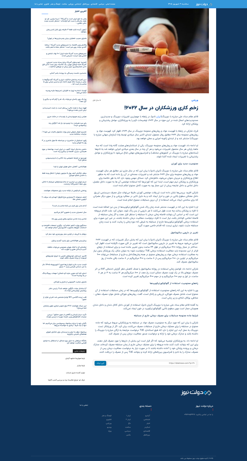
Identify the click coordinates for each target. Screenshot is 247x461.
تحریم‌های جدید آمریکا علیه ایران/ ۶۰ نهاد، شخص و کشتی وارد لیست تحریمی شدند (66, 54)
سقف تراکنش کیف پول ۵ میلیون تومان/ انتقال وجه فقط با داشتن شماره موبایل (64, 174)
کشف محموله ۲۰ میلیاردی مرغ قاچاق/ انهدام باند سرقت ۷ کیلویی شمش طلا (64, 198)
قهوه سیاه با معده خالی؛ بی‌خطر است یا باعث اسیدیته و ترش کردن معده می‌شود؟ (64, 109)
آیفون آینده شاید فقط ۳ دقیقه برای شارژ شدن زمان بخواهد (66, 30)
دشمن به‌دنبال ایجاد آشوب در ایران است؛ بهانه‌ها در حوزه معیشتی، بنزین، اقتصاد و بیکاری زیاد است (64, 150)
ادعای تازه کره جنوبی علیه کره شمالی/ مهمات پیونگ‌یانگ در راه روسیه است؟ (64, 274)
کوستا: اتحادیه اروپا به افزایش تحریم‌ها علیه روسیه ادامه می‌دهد (66, 91)
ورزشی (194, 100)
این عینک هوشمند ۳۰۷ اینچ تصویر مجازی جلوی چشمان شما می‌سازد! (64, 307)
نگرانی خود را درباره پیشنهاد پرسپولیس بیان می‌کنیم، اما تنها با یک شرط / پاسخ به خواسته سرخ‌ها (64, 324)
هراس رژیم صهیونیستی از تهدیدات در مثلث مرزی (66, 116)
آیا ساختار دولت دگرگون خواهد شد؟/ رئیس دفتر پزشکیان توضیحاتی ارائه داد (67, 289)
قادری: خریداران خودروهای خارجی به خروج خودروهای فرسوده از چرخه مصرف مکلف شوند (66, 257)
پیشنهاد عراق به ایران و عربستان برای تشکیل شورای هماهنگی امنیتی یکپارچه (66, 333)
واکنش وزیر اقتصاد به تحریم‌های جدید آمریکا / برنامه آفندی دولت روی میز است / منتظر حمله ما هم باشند (65, 46)
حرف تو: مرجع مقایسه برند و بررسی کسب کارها (66, 380)
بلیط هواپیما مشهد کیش (75, 358)
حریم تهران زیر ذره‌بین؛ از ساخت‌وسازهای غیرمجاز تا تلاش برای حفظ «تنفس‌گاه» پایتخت (64, 183)
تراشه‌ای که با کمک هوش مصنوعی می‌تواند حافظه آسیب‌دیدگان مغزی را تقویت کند (66, 248)
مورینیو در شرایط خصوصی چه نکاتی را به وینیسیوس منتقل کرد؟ (66, 159)
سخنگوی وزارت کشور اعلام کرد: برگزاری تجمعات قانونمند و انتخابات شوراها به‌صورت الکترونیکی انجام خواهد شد (64, 226)
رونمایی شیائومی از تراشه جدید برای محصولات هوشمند (65, 190)
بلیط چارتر (81, 365)
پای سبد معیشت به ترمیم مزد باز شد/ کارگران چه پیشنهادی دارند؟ (67, 124)
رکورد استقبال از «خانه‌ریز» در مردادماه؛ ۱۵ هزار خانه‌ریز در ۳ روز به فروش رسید (64, 141)
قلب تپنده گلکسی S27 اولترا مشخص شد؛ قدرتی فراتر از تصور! (64, 298)
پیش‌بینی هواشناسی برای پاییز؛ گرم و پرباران (68, 240)
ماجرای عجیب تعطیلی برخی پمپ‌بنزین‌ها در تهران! (66, 38)
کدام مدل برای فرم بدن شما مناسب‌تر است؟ (69, 206)
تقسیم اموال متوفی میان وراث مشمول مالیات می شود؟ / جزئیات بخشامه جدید (64, 133)
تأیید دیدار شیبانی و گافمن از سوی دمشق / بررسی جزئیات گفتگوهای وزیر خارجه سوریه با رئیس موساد (66, 315)
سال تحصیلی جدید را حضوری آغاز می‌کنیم (70, 212)
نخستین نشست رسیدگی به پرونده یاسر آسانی (68, 73)
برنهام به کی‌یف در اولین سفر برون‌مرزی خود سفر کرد (66, 234)
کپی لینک (100, 363)
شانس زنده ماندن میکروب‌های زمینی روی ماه (69, 219)
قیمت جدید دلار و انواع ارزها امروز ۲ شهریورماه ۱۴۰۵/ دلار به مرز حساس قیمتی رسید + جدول (64, 265)
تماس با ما (84, 405)
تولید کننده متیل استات (75, 373)
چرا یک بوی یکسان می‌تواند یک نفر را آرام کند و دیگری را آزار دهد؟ (64, 100)
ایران (158, 116)
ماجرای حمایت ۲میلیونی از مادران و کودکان (70, 282)
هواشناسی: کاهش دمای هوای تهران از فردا (70, 166)
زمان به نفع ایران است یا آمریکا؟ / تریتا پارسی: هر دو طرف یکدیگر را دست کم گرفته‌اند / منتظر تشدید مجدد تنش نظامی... (65, 21)
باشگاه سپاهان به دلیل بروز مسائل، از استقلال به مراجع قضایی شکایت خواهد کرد (64, 342)
